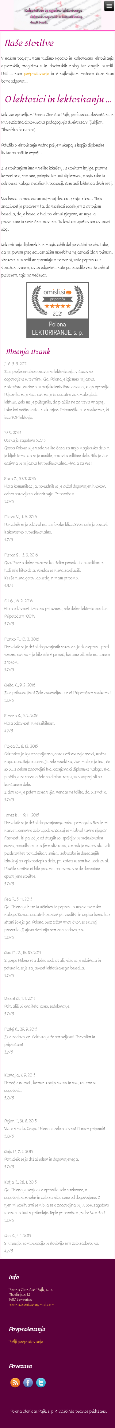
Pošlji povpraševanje (26, 1341)
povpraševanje (36, 73)
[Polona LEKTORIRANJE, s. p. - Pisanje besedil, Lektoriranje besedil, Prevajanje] (57, 336)
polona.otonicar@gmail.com (31, 1304)
